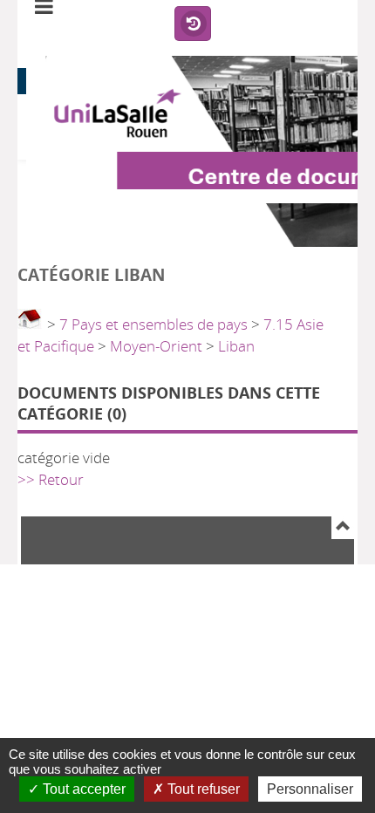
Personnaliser (310, 789)
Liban (236, 346)
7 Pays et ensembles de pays (153, 324)
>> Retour (50, 479)
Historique (192, 24)
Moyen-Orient (156, 346)
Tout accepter (82, 789)
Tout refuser (202, 789)
